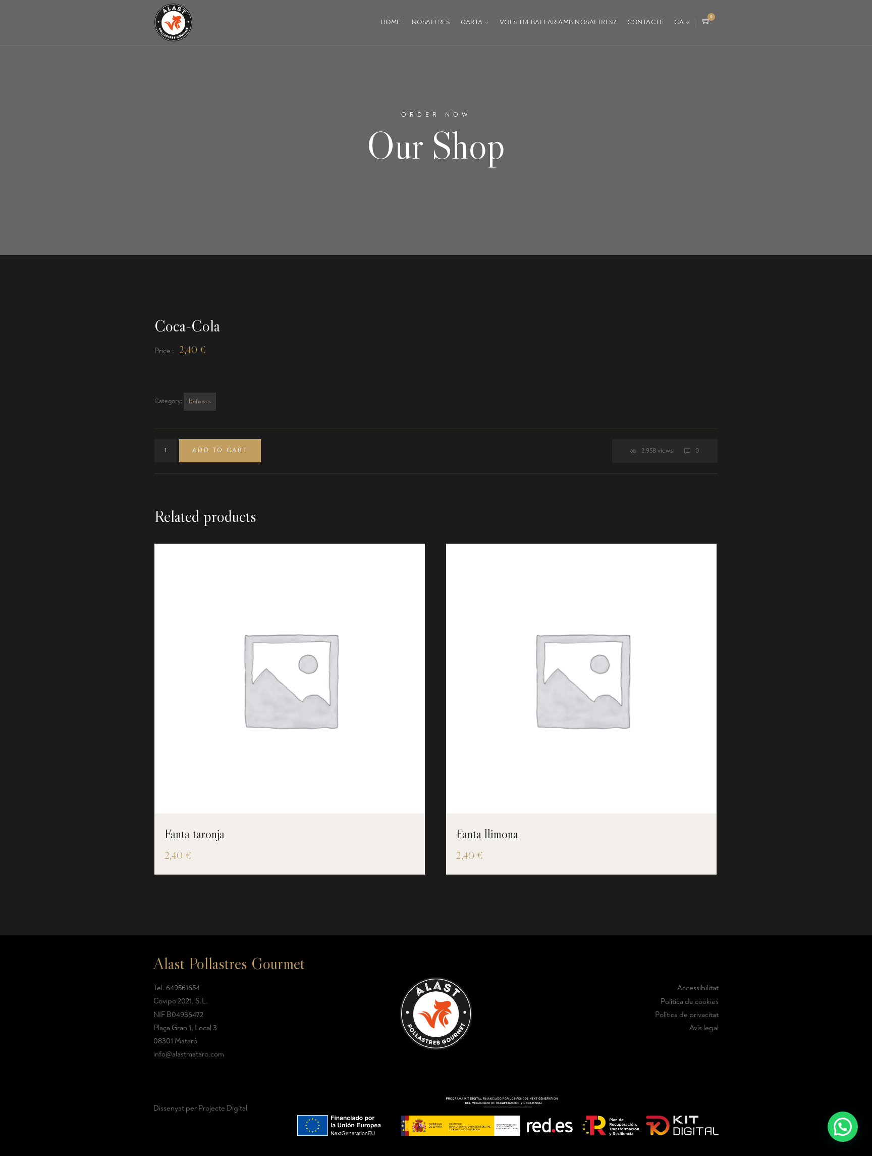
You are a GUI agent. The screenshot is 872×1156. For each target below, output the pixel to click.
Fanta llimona (487, 834)
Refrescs (200, 401)
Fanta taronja (195, 834)
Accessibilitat (698, 988)
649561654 (183, 988)
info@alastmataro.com (188, 1054)
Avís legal (704, 1028)
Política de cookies (690, 1001)
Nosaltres (431, 22)
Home (390, 22)
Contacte (645, 22)
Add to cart (220, 450)
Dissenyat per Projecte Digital (200, 1108)
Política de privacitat (687, 1015)
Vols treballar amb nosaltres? (558, 22)
